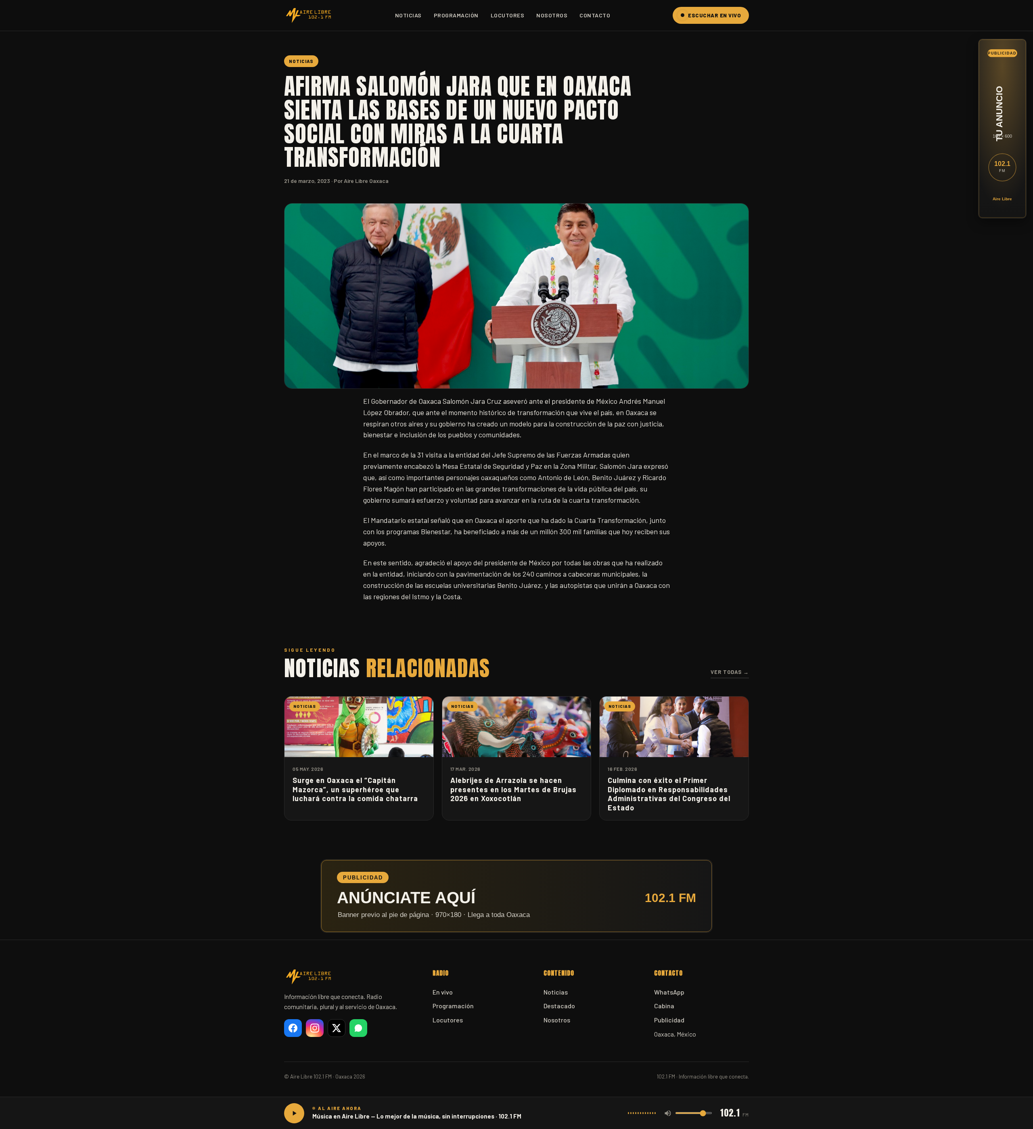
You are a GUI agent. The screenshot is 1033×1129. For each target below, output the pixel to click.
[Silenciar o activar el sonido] (668, 1113)
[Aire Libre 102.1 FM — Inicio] (308, 15)
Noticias (408, 15)
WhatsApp (669, 992)
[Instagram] (315, 1028)
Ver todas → (730, 672)
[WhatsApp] (358, 1028)
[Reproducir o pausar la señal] (294, 1113)
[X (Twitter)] (336, 1028)
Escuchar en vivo (714, 15)
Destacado (559, 1005)
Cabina (664, 1005)
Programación (456, 15)
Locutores (508, 15)
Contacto (594, 15)
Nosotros (551, 15)
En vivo (443, 992)
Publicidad (669, 1020)
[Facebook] (293, 1028)
